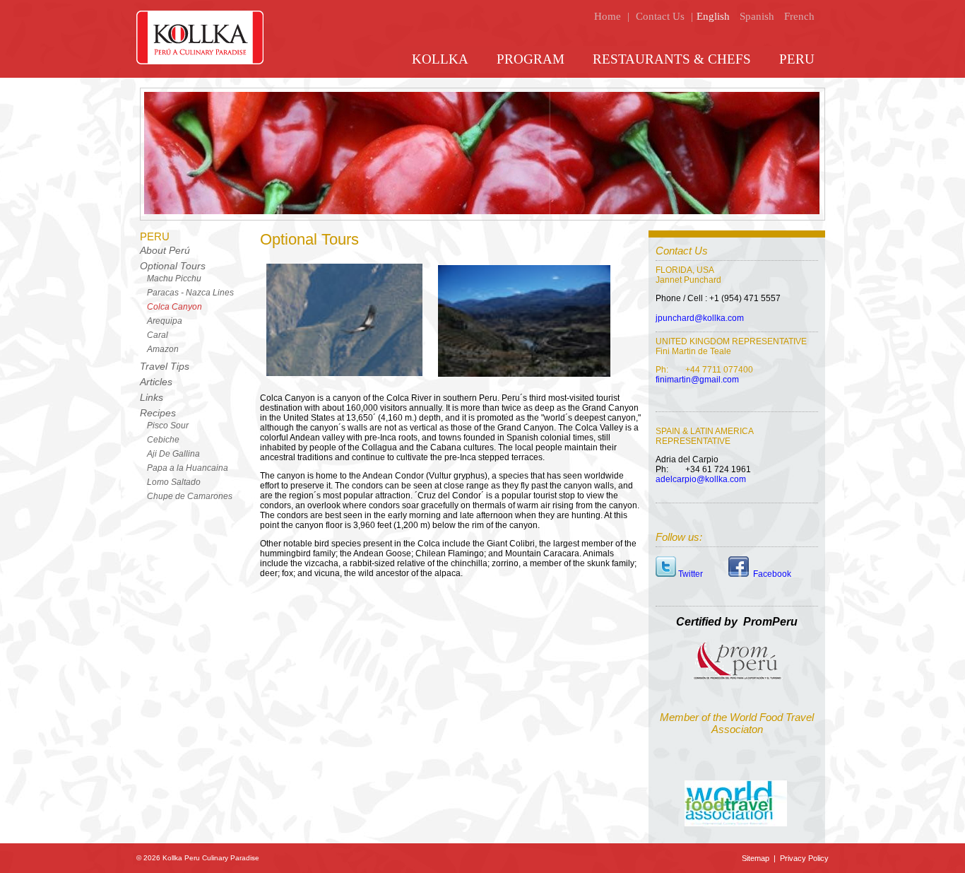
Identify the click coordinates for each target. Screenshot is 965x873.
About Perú (165, 250)
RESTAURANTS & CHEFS (672, 59)
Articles (156, 381)
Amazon (163, 349)
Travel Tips (164, 366)
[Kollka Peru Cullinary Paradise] (200, 61)
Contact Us (660, 16)
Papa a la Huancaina (187, 468)
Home (607, 16)
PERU (797, 59)
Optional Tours (173, 265)
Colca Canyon (174, 307)
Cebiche (163, 440)
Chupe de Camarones (189, 496)
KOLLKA (440, 59)
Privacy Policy (803, 858)
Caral (157, 335)
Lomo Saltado (174, 482)
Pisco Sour (168, 425)
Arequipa (164, 321)
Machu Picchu (174, 278)
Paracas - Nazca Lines (190, 293)
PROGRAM (530, 59)
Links (151, 397)
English (713, 16)
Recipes (158, 412)
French (799, 16)
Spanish (757, 16)
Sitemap (756, 858)
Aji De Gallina (173, 454)
